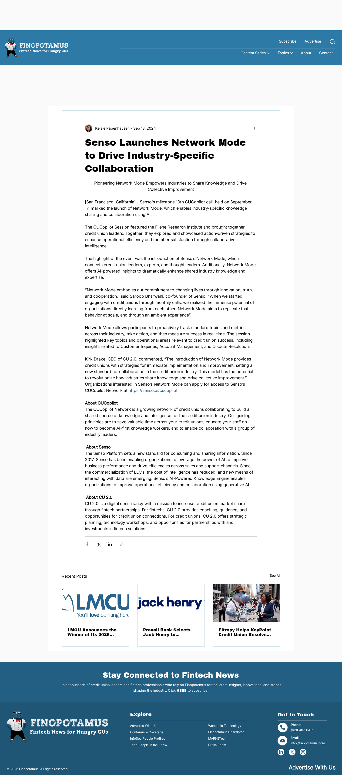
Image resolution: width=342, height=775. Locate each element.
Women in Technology (224, 726)
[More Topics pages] (291, 53)
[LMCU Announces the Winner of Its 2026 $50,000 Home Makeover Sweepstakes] (95, 603)
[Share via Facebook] (87, 544)
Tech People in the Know (148, 745)
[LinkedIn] (281, 752)
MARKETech (217, 738)
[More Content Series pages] (268, 53)
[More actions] (254, 128)
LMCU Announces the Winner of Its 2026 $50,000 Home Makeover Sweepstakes (94, 632)
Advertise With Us (143, 726)
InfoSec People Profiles (147, 738)
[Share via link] (121, 544)
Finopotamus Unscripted (226, 732)
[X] (292, 752)
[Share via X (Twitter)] (98, 544)
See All (275, 575)
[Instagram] (303, 752)
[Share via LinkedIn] (110, 544)
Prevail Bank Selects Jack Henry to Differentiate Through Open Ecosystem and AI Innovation (170, 632)
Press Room (217, 745)
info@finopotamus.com (308, 743)
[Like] (332, 42)
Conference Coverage (146, 732)
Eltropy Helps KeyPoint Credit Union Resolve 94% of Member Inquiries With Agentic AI (244, 632)
